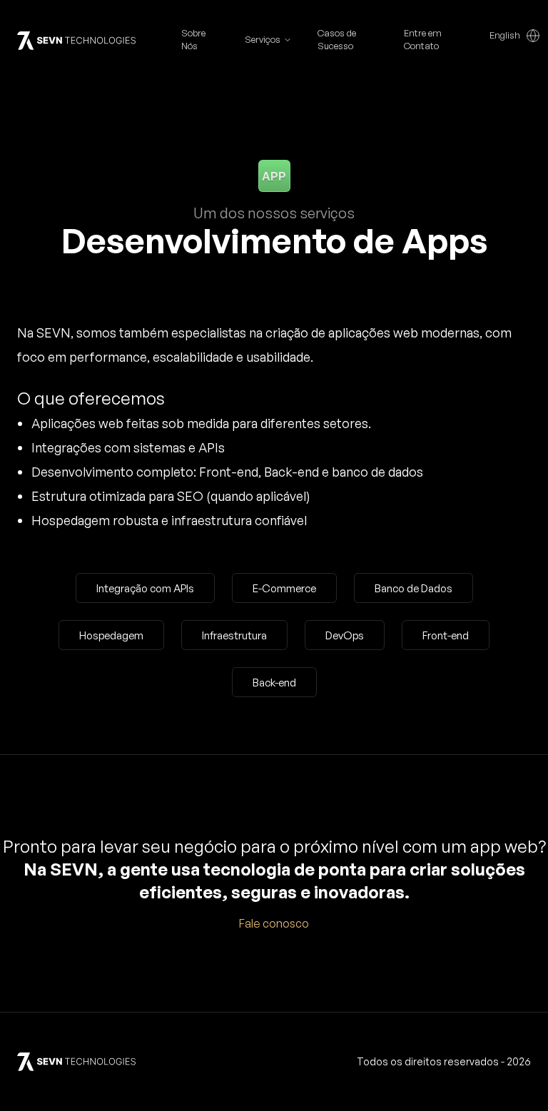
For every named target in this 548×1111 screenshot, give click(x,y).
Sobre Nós (193, 39)
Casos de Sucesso (337, 39)
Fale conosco (274, 923)
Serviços (262, 39)
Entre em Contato (423, 39)
